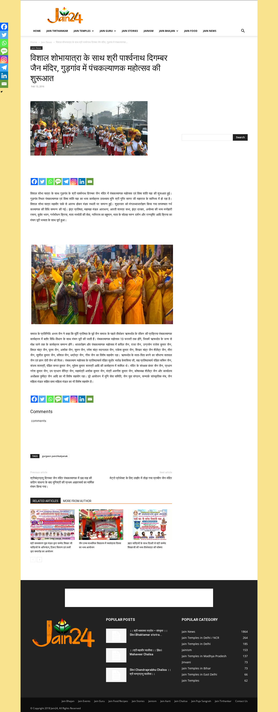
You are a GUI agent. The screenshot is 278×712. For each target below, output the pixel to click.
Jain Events (84, 701)
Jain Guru (106, 31)
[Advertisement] (174, 15)
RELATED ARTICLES (45, 501)
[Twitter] (42, 181)
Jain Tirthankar (57, 31)
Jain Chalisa (180, 701)
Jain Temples (82, 31)
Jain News (209, 31)
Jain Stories (130, 31)
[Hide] (1, 91)
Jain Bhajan (167, 31)
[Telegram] (66, 181)
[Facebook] (34, 181)
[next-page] (39, 559)
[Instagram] (74, 181)
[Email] (89, 181)
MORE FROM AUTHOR (77, 501)
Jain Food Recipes (118, 701)
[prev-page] (32, 559)
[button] (243, 31)
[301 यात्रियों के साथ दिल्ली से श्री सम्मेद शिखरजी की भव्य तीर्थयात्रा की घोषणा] (150, 524)
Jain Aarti (165, 701)
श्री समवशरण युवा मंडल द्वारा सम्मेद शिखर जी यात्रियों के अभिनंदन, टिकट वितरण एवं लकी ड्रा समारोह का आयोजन (51, 547)
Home (37, 31)
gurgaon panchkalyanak (55, 456)
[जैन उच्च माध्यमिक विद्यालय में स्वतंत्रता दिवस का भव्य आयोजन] (101, 524)
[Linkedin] (81, 181)
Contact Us (241, 701)
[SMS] (58, 181)
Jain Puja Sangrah (201, 701)
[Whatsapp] (50, 181)
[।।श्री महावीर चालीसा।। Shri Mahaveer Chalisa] (116, 655)
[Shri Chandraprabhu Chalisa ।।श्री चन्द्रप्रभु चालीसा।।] (116, 675)
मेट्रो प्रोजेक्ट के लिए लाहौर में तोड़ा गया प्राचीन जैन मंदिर (141, 478)
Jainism (148, 31)
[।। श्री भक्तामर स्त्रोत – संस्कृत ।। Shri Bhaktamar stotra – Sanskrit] (116, 636)
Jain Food (190, 31)
